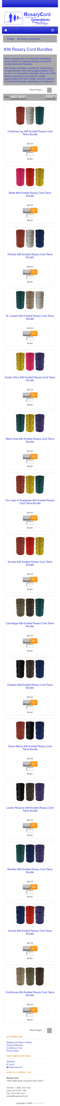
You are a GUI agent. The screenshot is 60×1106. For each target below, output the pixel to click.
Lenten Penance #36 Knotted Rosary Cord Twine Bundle (30, 809)
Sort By (50, 97)
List (14, 97)
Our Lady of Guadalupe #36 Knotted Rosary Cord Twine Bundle (30, 501)
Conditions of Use (14, 1047)
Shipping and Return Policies (19, 1042)
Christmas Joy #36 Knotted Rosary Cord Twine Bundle (30, 132)
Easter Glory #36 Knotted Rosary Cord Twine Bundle (30, 378)
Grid (23, 97)
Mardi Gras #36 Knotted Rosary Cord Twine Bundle (30, 440)
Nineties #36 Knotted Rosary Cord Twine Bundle (30, 870)
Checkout (11, 1061)
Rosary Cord (38, 1103)
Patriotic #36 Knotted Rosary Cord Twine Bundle (30, 255)
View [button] (27, 149)
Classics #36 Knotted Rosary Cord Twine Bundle (30, 686)
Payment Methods (15, 1045)
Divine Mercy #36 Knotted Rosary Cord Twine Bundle (30, 747)
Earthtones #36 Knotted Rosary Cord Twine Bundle (30, 993)
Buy (34, 149)
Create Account (15, 1067)
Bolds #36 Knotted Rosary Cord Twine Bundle (30, 194)
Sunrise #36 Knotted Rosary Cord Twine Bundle (30, 563)
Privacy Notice (13, 1050)
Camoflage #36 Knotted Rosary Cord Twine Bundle (30, 624)
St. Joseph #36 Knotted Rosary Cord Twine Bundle (30, 317)
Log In (12, 1064)
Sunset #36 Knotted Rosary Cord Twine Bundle (30, 932)
